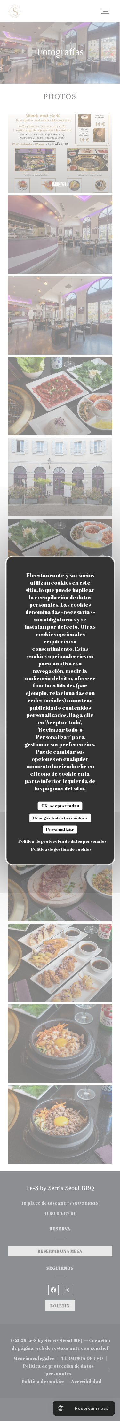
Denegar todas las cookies (60, 817)
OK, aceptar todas (60, 806)
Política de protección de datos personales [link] (62, 841)
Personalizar (60, 829)
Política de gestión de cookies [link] (61, 849)
